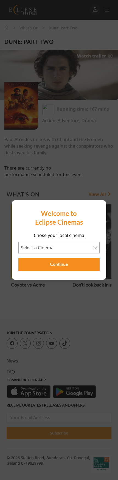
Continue (59, 264)
